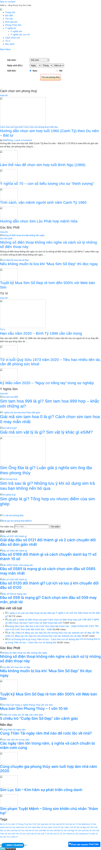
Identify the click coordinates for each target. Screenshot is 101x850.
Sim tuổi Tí (43, 834)
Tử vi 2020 (12, 837)
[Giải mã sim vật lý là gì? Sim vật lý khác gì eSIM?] (8, 428)
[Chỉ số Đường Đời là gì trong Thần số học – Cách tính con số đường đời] (42, 639)
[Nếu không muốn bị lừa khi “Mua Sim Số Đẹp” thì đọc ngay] (14, 260)
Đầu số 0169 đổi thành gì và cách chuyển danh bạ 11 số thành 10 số (48, 556)
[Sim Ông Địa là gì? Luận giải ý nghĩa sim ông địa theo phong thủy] (23, 451)
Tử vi (7, 41)
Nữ (60, 71)
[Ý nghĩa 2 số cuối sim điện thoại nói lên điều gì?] (30, 613)
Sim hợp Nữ (58, 824)
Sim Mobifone (85, 824)
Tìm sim (9, 18)
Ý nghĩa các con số (20, 34)
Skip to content (7, 1)
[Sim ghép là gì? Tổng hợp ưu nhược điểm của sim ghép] (8, 494)
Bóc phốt (9, 44)
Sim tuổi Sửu (85, 830)
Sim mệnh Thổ (68, 827)
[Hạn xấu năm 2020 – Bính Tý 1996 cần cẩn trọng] (23, 314)
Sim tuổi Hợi (27, 830)
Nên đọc (54, 127)
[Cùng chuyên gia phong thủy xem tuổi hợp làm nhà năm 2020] (9, 758)
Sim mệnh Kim (19, 827)
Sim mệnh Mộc (35, 827)
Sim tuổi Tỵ (56, 834)
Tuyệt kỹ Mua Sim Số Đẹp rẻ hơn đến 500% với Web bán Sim (48, 696)
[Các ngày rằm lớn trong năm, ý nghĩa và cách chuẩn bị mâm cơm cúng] (14, 739)
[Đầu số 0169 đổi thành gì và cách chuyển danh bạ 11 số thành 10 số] (13, 550)
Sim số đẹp (83, 827)
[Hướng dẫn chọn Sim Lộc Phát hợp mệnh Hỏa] (9, 213)
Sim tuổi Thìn (15, 834)
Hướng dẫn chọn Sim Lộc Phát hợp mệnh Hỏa (38, 221)
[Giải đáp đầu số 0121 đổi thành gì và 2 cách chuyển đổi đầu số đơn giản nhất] (13, 536)
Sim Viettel (69, 834)
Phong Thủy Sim (13, 25)
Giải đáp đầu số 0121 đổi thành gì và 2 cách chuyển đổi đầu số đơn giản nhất (48, 542)
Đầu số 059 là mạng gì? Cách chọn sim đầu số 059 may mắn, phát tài (48, 599)
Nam (35, 71)
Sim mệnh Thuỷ (52, 827)
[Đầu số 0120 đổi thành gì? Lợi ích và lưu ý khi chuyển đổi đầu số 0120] (13, 579)
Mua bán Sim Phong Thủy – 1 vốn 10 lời (34, 708)
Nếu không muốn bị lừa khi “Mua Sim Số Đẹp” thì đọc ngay (49, 264)
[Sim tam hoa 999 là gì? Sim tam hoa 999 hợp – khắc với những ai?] (9, 397)
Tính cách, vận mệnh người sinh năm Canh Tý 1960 (43, 202)
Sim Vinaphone (83, 834)
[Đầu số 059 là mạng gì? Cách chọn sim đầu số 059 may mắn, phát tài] (13, 593)
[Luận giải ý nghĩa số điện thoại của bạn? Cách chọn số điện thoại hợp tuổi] (43, 619)
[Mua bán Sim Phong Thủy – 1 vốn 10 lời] (26, 704)
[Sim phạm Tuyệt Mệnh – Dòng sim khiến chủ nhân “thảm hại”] (9, 800)
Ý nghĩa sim (16, 31)
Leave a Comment (23, 140)
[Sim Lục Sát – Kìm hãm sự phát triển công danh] (9, 781)
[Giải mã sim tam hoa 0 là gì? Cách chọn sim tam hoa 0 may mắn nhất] (20, 412)
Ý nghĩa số (10, 28)
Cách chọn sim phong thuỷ (36, 127)
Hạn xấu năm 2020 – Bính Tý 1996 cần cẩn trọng (41, 333)
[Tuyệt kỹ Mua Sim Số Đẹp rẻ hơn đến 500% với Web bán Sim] (9, 274)
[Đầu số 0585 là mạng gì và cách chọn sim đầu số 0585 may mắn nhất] (16, 564)
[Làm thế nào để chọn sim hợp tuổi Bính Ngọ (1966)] (9, 156)
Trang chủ (10, 12)
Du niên (12, 824)
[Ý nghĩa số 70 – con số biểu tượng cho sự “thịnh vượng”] (9, 175)
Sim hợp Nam (44, 824)
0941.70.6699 (15, 845)
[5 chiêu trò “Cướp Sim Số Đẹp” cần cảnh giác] (21, 714)
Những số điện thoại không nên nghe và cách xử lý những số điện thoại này (50, 658)
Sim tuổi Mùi (56, 830)
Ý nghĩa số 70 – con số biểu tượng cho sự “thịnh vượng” (47, 184)
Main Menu (5, 49)
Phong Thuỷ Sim (27, 824)
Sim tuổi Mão (42, 830)
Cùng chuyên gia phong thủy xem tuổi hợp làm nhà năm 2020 (48, 768)
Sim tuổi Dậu (14, 830)
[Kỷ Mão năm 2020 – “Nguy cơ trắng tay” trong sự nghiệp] (9, 374)
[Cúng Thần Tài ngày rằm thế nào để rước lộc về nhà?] (13, 729)
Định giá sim (11, 21)
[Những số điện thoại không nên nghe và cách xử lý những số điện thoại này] (22, 235)
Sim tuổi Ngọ (70, 830)
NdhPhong (8, 140)
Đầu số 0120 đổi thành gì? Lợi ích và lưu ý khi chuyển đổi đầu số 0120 (49, 585)
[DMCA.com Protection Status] (8, 848)
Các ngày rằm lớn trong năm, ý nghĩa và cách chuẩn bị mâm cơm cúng (47, 745)
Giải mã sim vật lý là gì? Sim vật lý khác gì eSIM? (46, 432)
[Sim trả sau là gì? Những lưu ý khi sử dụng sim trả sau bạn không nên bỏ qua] (8, 479)
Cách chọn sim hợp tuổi (11, 127)
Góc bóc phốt (6, 238)
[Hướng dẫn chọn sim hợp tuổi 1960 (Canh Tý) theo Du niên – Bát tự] (23, 111)
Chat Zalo (94, 844)
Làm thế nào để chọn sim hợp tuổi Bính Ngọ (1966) (42, 165)
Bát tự (4, 824)
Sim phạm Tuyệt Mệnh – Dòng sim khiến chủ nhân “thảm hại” (49, 810)
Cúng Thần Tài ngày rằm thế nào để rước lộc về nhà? (46, 733)
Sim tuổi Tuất (30, 834)
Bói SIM (9, 15)
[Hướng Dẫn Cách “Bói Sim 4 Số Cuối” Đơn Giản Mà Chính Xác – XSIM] (40, 626)
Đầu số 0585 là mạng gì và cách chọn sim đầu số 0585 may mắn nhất (47, 570)
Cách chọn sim (12, 37)
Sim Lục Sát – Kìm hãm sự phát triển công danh (41, 790)
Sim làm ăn (72, 824)
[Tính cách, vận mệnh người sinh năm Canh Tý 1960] (9, 194)
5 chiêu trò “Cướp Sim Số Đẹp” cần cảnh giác (39, 718)
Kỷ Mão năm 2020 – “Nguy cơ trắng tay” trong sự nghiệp (47, 383)
